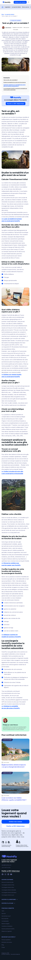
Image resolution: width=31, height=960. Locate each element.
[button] (28, 2)
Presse (3, 947)
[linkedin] (8, 874)
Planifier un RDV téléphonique (15, 103)
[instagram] (5, 874)
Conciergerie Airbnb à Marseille (9, 889)
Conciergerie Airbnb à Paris (8, 884)
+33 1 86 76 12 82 (6, 867)
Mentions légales (5, 923)
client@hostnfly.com (6, 865)
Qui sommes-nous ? (6, 916)
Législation (7, 7)
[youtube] (11, 874)
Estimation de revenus (7, 942)
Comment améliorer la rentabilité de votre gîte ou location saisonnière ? (14, 85)
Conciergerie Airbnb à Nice (8, 887)
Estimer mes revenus (20, 2)
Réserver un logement (7, 931)
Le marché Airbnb (16, 7)
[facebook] (2, 874)
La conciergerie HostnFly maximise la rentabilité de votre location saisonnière (15, 89)
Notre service (25, 7)
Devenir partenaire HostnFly (8, 928)
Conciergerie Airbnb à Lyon (8, 895)
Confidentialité (5, 921)
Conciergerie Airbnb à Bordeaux (9, 892)
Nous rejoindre (5, 918)
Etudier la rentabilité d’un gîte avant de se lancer (14, 82)
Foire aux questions (6, 939)
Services (4, 913)
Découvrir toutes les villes (7, 882)
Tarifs (3, 910)
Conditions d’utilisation (7, 926)
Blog (3, 14)
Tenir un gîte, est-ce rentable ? (10, 79)
